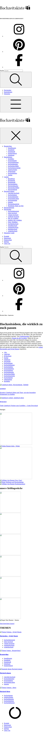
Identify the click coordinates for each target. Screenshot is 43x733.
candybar (7, 354)
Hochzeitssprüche (13, 204)
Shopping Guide (9, 233)
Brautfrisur (11, 179)
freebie (10, 175)
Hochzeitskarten (13, 186)
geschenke (7, 361)
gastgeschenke (12, 170)
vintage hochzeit (13, 215)
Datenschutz (8, 240)
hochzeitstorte (12, 160)
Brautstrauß (11, 182)
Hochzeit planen (9, 191)
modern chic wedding (15, 220)
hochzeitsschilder (13, 166)
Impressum (7, 238)
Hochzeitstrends (9, 207)
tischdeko (11, 159)
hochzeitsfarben (9, 369)
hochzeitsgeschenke (14, 168)
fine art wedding (13, 218)
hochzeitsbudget (13, 197)
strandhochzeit (12, 226)
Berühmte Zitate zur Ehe (16, 206)
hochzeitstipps (12, 195)
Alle (5, 352)
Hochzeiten (7, 90)
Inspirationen (8, 92)
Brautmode (11, 180)
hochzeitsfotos (12, 173)
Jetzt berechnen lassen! (7, 623)
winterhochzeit (12, 231)
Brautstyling (8, 146)
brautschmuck (12, 153)
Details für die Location (19, 338)
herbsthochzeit (12, 229)
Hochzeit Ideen (5, 691)
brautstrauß (11, 151)
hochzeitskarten (13, 164)
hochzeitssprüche (9, 376)
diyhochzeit (11, 171)
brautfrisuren (12, 148)
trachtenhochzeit (13, 224)
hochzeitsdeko (8, 367)
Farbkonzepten (24, 336)
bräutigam (11, 155)
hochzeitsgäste (12, 200)
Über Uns (7, 243)
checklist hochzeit (13, 193)
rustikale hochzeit (13, 216)
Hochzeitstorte (12, 189)
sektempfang (8, 379)
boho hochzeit (12, 213)
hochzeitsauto (8, 363)
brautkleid (11, 150)
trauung (10, 202)
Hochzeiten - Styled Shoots (9, 636)
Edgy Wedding (13, 222)
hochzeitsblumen (13, 162)
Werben (6, 242)
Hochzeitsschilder (13, 188)
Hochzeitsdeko (12, 184)
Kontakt (6, 236)
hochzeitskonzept (13, 211)
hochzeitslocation (13, 198)
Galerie (6, 177)
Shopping (7, 94)
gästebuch (7, 359)
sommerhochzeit (13, 227)
